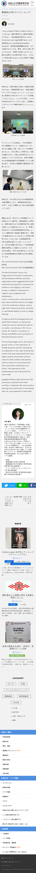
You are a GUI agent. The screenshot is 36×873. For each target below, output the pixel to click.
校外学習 (15, 712)
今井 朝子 (11, 24)
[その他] (22, 605)
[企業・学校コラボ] (22, 562)
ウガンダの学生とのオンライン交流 (27, 500)
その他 (14, 708)
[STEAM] (9, 561)
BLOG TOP (18, 497)
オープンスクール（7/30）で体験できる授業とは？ (9, 501)
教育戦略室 (24, 696)
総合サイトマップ (7, 858)
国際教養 (8, 696)
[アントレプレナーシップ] (20, 564)
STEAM (16, 702)
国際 (14, 720)
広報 (23, 684)
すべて (11, 684)
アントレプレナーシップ (16, 690)
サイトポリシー (6, 865)
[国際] (6, 564)
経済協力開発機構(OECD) (20, 46)
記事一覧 (27, 405)
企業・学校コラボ (18, 716)
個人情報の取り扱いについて (11, 862)
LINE (24, 485)
